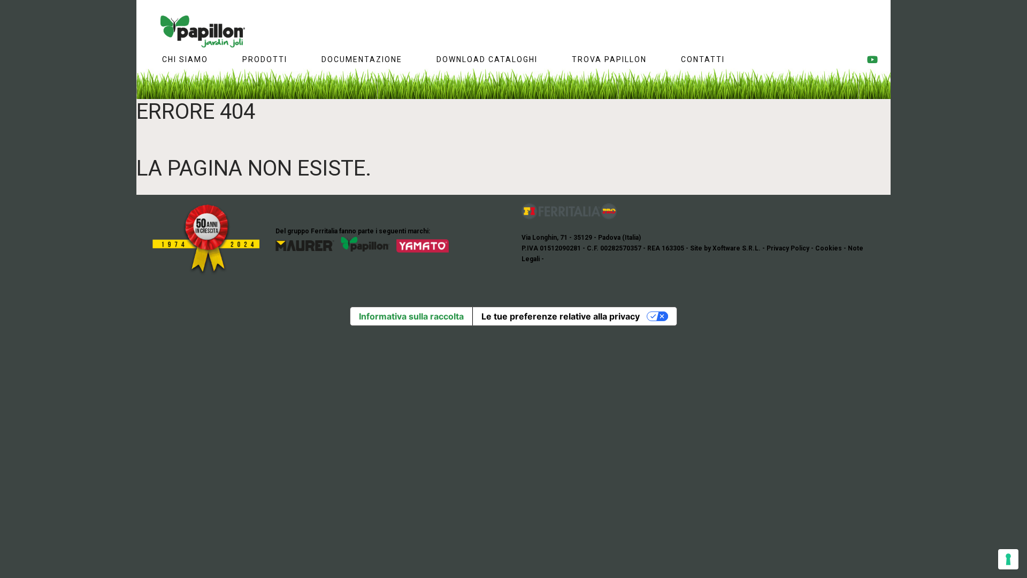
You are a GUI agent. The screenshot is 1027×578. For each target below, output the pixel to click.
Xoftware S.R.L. (736, 248)
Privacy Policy (788, 248)
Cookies (828, 248)
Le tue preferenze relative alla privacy (560, 316)
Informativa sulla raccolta (411, 316)
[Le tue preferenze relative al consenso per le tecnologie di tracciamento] (1008, 559)
